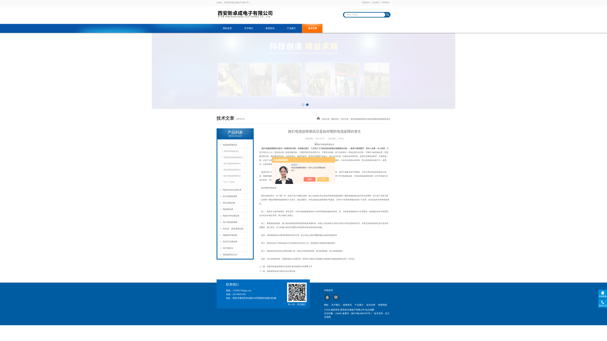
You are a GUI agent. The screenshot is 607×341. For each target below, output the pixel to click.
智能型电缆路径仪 (231, 151)
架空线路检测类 (230, 196)
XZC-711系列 (229, 182)
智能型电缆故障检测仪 (233, 157)
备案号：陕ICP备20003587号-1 (357, 313)
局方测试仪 (228, 248)
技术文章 (312, 28)
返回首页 (366, 2)
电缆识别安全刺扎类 (232, 190)
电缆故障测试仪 (230, 145)
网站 (326, 305)
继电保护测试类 (230, 235)
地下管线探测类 (230, 222)
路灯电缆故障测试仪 (232, 176)
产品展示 (291, 28)
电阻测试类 (228, 209)
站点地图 (369, 310)
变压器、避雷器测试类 (233, 228)
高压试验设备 (229, 203)
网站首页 (227, 28)
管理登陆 (382, 305)
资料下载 (334, 28)
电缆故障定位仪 (230, 254)
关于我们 (248, 28)
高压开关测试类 (230, 241)
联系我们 (385, 2)
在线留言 (376, 2)
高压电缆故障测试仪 (232, 170)
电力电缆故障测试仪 (232, 163)
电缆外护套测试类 (231, 216)
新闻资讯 (270, 28)
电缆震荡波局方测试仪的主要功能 (281, 271)
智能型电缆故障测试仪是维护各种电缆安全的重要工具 (289, 266)
